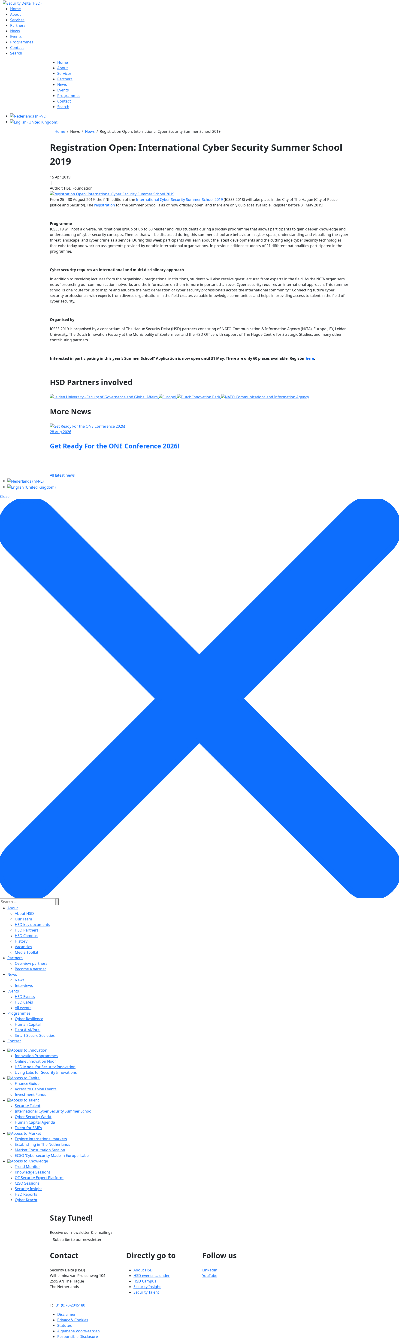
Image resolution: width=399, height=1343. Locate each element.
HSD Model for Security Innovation (45, 1066)
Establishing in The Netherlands (42, 1144)
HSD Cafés (24, 1002)
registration (104, 205)
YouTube (209, 1275)
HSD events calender (151, 1275)
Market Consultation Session (40, 1149)
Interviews (24, 985)
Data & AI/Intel (27, 1029)
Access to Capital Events (36, 1089)
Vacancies (23, 946)
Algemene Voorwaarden (78, 1331)
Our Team (23, 919)
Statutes (64, 1325)
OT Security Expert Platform (39, 1177)
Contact (14, 1041)
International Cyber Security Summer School (53, 1111)
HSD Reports (26, 1194)
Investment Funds (30, 1094)
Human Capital (28, 1024)
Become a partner (30, 968)
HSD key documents (32, 924)
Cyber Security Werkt (33, 1116)
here (310, 358)
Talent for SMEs (28, 1127)
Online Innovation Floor (35, 1061)
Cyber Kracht (26, 1199)
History (21, 941)
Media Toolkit (26, 952)
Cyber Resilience (29, 1018)
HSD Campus (26, 935)
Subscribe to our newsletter (77, 1239)
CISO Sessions (27, 1183)
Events (13, 991)
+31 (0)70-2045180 (69, 1305)
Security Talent (27, 1105)
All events (23, 1007)
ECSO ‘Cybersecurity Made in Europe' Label (52, 1155)
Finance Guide (27, 1083)
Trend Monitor (27, 1166)
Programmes (18, 1013)
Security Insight (28, 1188)
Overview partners (31, 963)
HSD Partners (27, 930)
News (12, 974)
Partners (15, 957)
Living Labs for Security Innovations (46, 1072)
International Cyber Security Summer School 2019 (179, 199)
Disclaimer (66, 1314)
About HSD (24, 913)
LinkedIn (209, 1270)
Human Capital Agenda (35, 1122)
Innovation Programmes (36, 1055)
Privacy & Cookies (72, 1319)
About (12, 907)
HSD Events (25, 996)
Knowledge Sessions (33, 1172)
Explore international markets (41, 1138)
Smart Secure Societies (35, 1035)
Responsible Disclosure (77, 1336)
